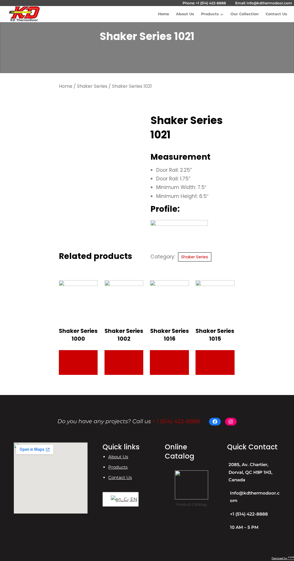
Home (65, 86)
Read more (78, 362)
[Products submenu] (222, 14)
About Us (118, 456)
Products (210, 14)
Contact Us (120, 477)
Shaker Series (92, 86)
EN (131, 499)
